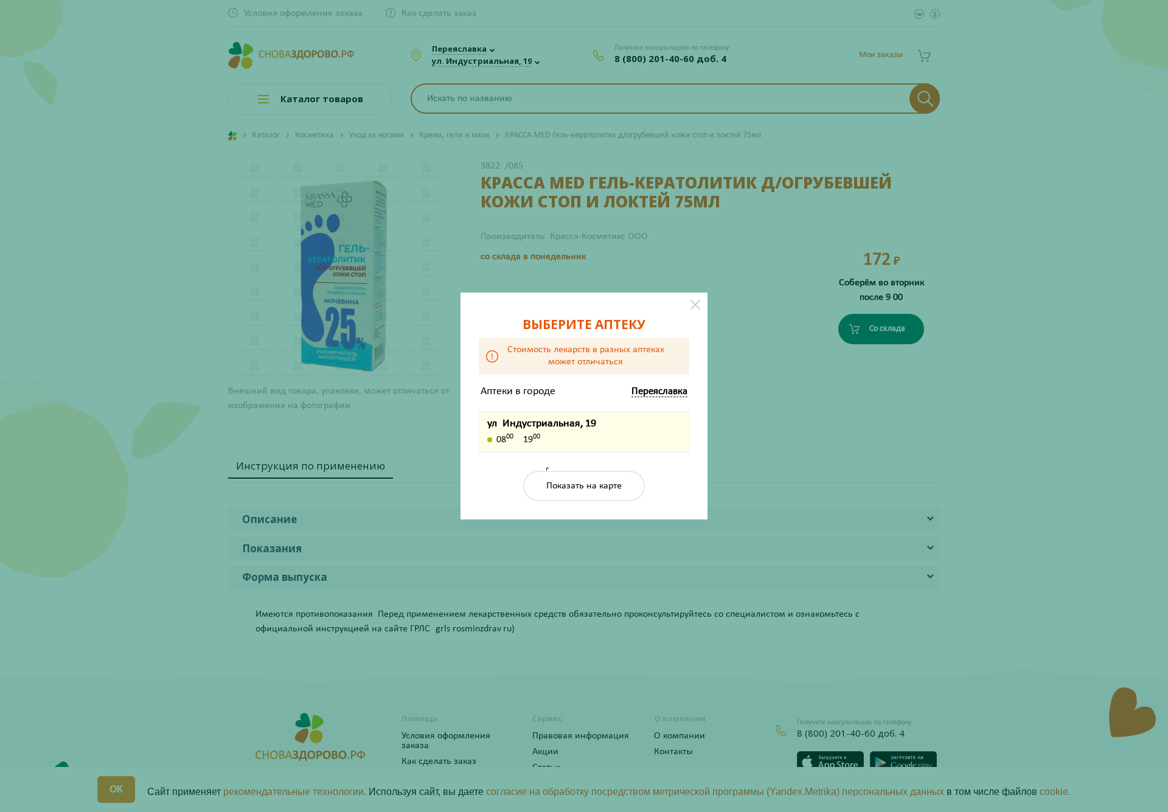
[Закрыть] (695, 305)
